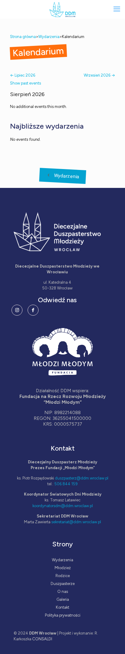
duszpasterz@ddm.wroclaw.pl (81, 478)
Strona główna (23, 36)
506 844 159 (66, 484)
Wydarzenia (48, 36)
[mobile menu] (117, 9)
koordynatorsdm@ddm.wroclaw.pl (62, 505)
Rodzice (63, 575)
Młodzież (63, 568)
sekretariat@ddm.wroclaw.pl (76, 522)
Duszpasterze (63, 583)
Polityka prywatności (62, 615)
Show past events (25, 83)
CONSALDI (42, 639)
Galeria (62, 599)
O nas (62, 591)
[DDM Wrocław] (62, 9)
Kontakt (62, 607)
